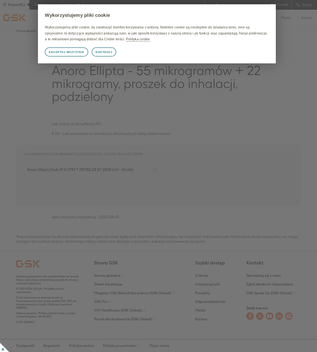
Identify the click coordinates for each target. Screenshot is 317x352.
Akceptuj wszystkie (66, 52)
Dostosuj (104, 52)
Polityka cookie (138, 39)
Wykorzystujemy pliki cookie (77, 15)
